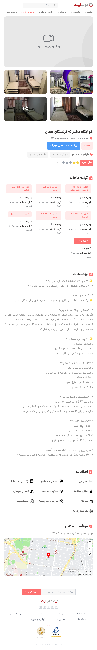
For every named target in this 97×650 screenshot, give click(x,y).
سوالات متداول (15, 614)
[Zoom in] (90, 541)
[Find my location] (90, 554)
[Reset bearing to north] (90, 549)
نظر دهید (86, 162)
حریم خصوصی (37, 614)
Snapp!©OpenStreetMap (84, 573)
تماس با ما (60, 620)
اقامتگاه (63, 12)
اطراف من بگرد (29, 12)
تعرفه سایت (82, 614)
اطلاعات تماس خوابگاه (61, 146)
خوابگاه (90, 12)
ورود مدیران (12, 12)
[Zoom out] (90, 545)
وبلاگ (60, 614)
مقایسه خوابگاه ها (46, 12)
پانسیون (76, 12)
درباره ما (82, 620)
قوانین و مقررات (37, 620)
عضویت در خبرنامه (31, 592)
